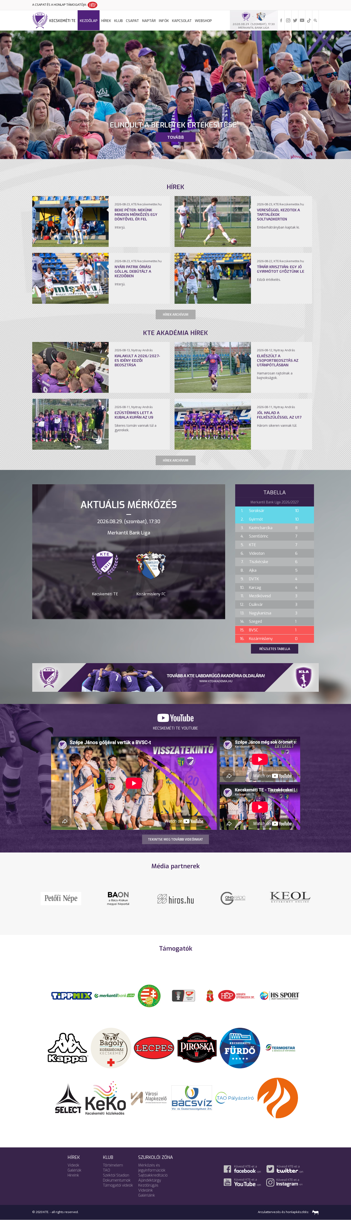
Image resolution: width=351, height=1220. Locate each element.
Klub (118, 20)
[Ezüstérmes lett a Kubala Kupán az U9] (70, 448)
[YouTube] (302, 20)
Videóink (145, 1190)
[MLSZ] (149, 995)
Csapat (132, 20)
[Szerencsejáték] (71, 995)
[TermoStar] (283, 1047)
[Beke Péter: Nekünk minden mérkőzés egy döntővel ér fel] (70, 245)
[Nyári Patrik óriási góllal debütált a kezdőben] (70, 302)
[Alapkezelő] (148, 1097)
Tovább (175, 137)
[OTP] (114, 995)
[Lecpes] (154, 1047)
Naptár (149, 20)
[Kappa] (68, 1047)
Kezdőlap (88, 20)
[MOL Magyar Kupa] (184, 995)
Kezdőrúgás (148, 1185)
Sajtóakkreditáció (153, 1175)
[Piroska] (197, 1047)
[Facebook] (281, 20)
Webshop (203, 20)
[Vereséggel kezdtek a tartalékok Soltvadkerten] (213, 245)
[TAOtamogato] (234, 1097)
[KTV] (290, 901)
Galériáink (146, 1195)
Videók (73, 1165)
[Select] (68, 1097)
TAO (106, 1170)
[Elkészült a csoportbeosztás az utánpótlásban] (213, 391)
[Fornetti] (277, 1097)
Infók (164, 20)
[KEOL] (61, 896)
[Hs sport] (279, 995)
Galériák (74, 1170)
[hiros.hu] (175, 898)
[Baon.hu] (233, 898)
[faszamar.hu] (314, 1212)
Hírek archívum (175, 314)
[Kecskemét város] (210, 995)
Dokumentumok (117, 1180)
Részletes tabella (274, 649)
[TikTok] (309, 20)
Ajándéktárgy (149, 1180)
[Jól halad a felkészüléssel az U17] (213, 448)
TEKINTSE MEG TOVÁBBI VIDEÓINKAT (175, 839)
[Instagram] (288, 20)
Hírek (106, 20)
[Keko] (105, 1097)
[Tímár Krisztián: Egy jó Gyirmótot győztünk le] (213, 302)
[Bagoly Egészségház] (111, 1047)
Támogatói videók (118, 1185)
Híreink (73, 1175)
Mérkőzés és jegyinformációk (151, 1168)
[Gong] (118, 897)
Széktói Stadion (116, 1175)
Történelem (113, 1165)
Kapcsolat (182, 20)
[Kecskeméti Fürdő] (240, 1047)
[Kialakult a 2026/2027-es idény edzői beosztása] (70, 391)
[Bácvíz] (191, 1097)
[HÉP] (236, 995)
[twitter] (295, 20)
